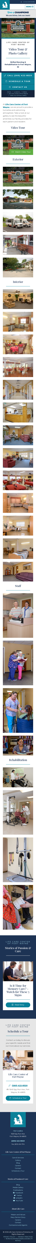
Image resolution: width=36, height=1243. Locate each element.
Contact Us (19, 87)
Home (9, 92)
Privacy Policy (9, 1237)
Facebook (19, 1193)
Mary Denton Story (18, 1217)
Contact (18, 1168)
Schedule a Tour (19, 81)
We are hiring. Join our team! (18, 15)
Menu (30, 7)
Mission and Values (18, 1215)
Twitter (19, 1195)
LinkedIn (18, 1198)
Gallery (18, 1160)
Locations (17, 92)
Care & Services (18, 1158)
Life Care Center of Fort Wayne (18, 93)
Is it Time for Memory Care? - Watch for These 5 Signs (18, 990)
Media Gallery (18, 1187)
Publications (18, 1190)
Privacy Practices (25, 1237)
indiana (24, 92)
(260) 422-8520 (20, 1085)
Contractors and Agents (18, 1225)
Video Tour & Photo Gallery (18, 95)
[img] (5, 75)
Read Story (19, 1005)
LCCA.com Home (29, 2)
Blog (18, 1163)
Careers (18, 1166)
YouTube (19, 1201)
